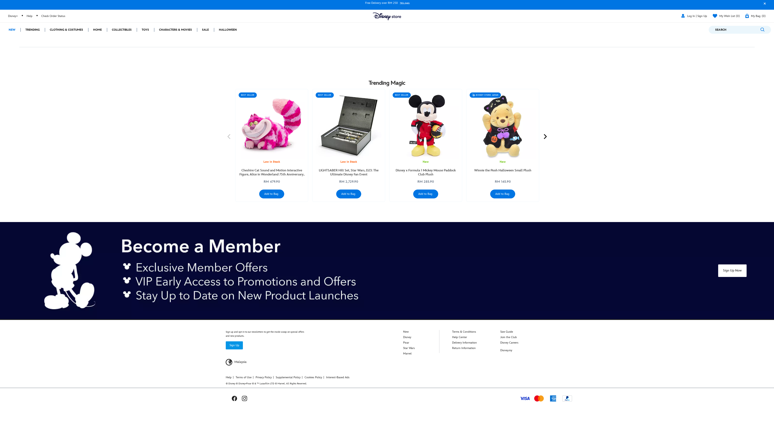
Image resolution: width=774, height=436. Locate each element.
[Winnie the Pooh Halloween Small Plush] (503, 125)
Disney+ (13, 16)
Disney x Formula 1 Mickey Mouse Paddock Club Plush (426, 172)
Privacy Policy (264, 377)
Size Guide (506, 331)
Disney (407, 337)
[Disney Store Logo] (387, 16)
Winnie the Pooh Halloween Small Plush (502, 170)
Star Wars (409, 348)
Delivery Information (464, 342)
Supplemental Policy (288, 377)
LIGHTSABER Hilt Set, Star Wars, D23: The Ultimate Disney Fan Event (349, 172)
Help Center (459, 337)
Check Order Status (53, 16)
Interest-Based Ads (338, 377)
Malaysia (240, 362)
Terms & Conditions (464, 331)
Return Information (464, 348)
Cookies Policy (313, 377)
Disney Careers (509, 342)
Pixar (406, 342)
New (406, 331)
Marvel (407, 353)
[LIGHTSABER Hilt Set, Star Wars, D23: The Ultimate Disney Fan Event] (349, 125)
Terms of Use (244, 377)
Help (29, 16)
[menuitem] (10, 30)
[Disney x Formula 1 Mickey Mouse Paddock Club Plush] (426, 125)
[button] (764, 5)
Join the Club (508, 337)
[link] (229, 137)
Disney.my (506, 350)
